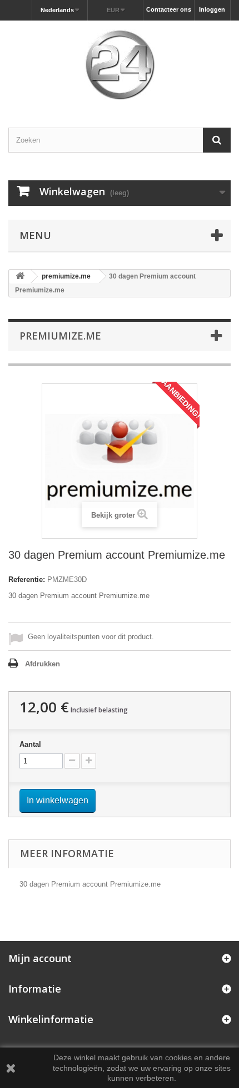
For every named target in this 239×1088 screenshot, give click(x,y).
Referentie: (26, 579)
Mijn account (40, 958)
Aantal (30, 744)
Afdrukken (42, 664)
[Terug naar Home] (20, 277)
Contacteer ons (168, 9)
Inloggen (212, 9)
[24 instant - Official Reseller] (119, 64)
